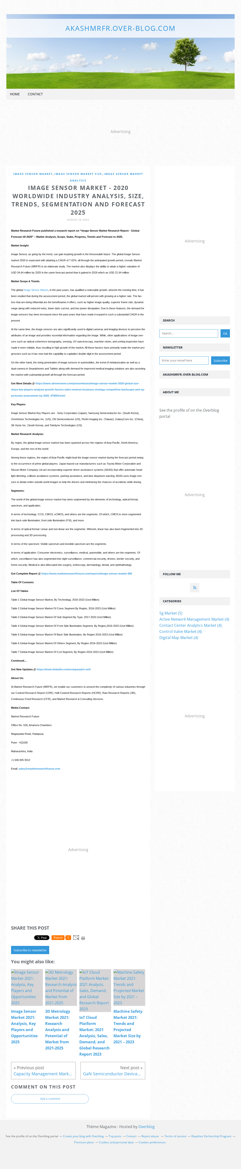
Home (15, 94)
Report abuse (150, 1136)
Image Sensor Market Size (78, 174)
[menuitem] (14, 94)
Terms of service (175, 1136)
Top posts (115, 1136)
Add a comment (50, 1099)
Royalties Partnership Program (211, 1136)
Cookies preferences (152, 1142)
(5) (170, 613)
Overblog (146, 1126)
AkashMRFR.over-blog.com (120, 28)
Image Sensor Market (32, 174)
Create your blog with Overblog (83, 1136)
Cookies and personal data (116, 1142)
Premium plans (84, 1142)
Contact (35, 94)
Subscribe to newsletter (30, 950)
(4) (194, 619)
